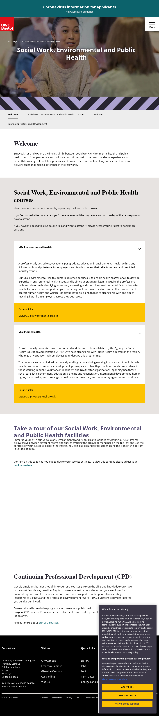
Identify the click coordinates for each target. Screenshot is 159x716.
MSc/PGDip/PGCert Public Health (37, 396)
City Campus (48, 660)
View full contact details (14, 686)
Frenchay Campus (51, 666)
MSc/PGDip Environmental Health (38, 315)
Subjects (15, 41)
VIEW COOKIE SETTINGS (127, 703)
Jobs (83, 666)
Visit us (45, 682)
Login (84, 671)
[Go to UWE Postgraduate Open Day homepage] (8, 41)
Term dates (87, 676)
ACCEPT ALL (127, 687)
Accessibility (57, 697)
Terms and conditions (95, 697)
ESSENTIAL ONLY (127, 695)
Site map (44, 697)
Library (85, 660)
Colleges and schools (93, 682)
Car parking (48, 676)
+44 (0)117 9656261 (26, 683)
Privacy (69, 697)
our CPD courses (48, 622)
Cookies (79, 697)
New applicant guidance (79, 11)
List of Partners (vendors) (114, 679)
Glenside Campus (51, 671)
